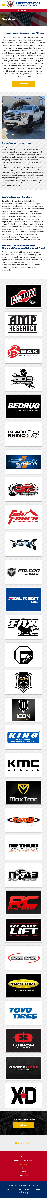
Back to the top (25, 1143)
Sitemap (20, 1189)
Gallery (23, 1172)
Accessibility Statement (32, 1189)
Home (23, 1156)
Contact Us (23, 84)
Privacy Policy (11, 1189)
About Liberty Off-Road (23, 1160)
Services (8, 19)
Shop (24, 1168)
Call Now (23, 1125)
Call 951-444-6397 (25, 10)
